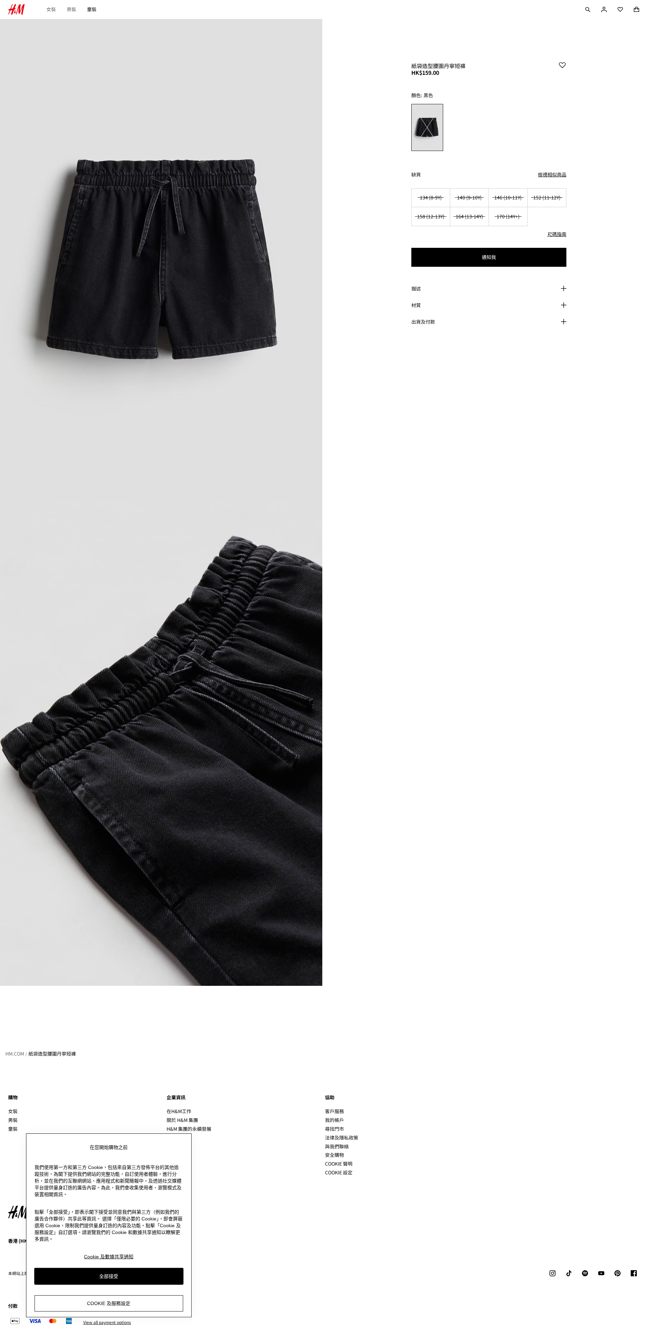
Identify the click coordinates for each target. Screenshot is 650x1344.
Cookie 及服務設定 (108, 1303)
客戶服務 (334, 1111)
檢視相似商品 (552, 174)
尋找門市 (334, 1128)
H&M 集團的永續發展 (189, 1128)
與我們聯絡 (337, 1146)
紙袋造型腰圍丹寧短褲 (52, 1053)
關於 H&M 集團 (182, 1120)
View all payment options (107, 1322)
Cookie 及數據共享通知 (108, 1256)
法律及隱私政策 (341, 1137)
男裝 (71, 9)
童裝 (91, 9)
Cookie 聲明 (338, 1163)
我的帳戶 (334, 1120)
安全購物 (334, 1154)
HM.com (14, 1053)
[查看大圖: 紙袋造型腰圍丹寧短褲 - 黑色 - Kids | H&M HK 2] (161, 744)
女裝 (51, 9)
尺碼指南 (556, 234)
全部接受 (108, 1276)
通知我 (489, 257)
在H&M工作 (179, 1111)
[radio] (427, 127)
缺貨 (416, 174)
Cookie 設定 (338, 1172)
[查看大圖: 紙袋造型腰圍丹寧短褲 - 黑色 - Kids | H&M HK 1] (161, 260)
